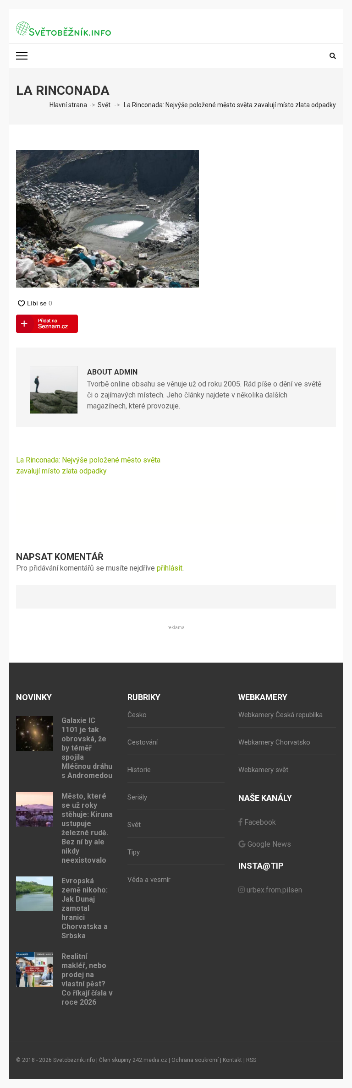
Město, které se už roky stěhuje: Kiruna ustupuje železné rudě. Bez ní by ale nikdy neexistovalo (87, 828)
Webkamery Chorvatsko (274, 742)
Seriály (137, 797)
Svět (104, 105)
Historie (139, 770)
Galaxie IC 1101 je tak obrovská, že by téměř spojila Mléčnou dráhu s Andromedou (86, 748)
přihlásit (169, 568)
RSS (251, 1060)
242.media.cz (149, 1060)
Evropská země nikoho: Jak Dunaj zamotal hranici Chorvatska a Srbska (84, 908)
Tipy (133, 852)
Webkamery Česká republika (280, 715)
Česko (137, 715)
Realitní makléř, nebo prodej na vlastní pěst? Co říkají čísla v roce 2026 (87, 979)
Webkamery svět (263, 770)
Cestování (142, 742)
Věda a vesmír (148, 880)
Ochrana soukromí (195, 1060)
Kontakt (232, 1060)
